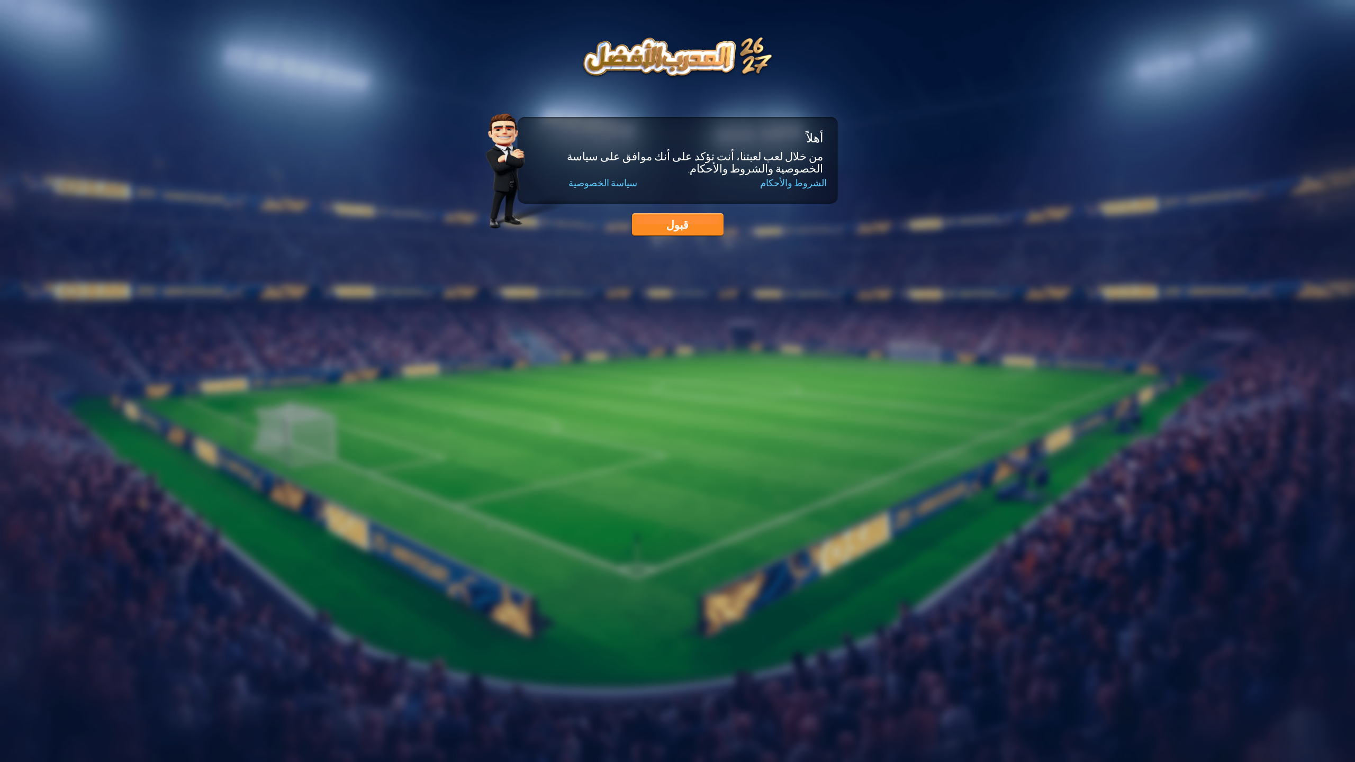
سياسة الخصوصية (602, 183)
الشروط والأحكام (793, 183)
